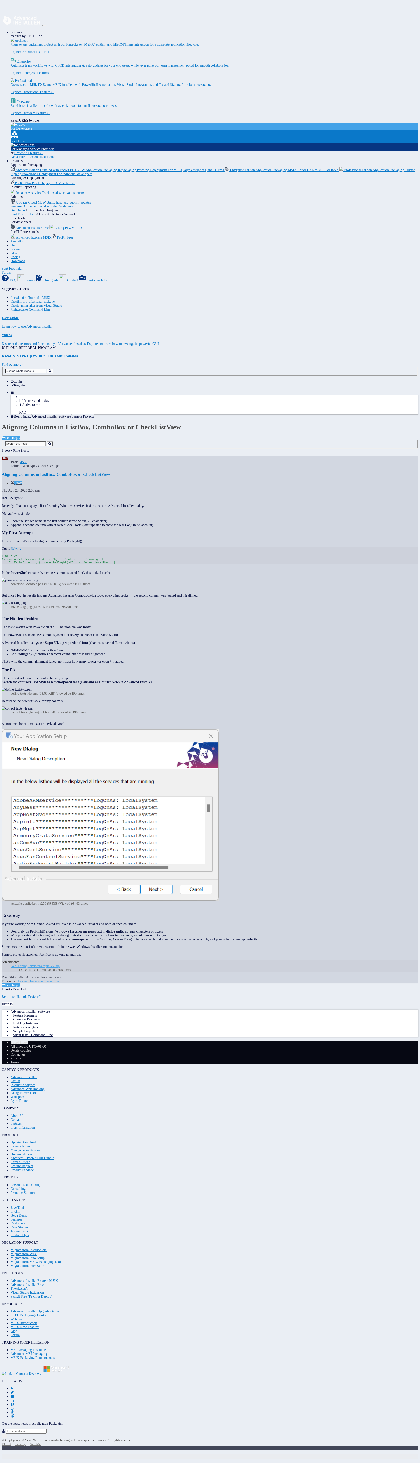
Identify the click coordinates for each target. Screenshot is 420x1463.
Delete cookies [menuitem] (20, 1050)
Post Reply (12, 438)
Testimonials (19, 1231)
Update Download (23, 1142)
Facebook (37, 981)
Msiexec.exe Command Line (30, 309)
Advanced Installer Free (27, 1284)
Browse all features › (28, 153)
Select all (17, 548)
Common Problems (26, 1019)
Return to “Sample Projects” (21, 996)
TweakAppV (19, 1288)
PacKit (15, 1081)
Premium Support (22, 1192)
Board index (19, 1042)
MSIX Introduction (23, 1323)
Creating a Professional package (32, 301)
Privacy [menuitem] (15, 1058)
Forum (15, 249)
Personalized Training (25, 1185)
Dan (5, 458)
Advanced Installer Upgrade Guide (34, 1311)
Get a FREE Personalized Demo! (33, 157)
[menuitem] (16, 381)
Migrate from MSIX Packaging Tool (35, 1262)
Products (16, 161)
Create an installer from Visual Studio (36, 305)
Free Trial (17, 1207)
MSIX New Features (24, 1327)
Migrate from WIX (23, 1254)
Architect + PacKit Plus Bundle (32, 1158)
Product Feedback (22, 1170)
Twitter (22, 981)
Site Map (36, 1444)
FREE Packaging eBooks (28, 1315)
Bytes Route (19, 1101)
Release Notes (20, 1146)
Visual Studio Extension (27, 1292)
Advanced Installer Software (30, 1011)
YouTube (52, 981)
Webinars (16, 1319)
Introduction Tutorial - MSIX (30, 297)
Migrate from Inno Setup (27, 1258)
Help (13, 245)
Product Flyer (19, 1235)
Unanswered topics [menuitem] (35, 400)
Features (16, 32)
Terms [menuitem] (14, 1062)
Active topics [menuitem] (31, 404)
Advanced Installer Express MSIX (34, 1280)
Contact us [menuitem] (17, 1054)
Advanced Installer (23, 1077)
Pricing (15, 257)
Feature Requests (25, 1015)
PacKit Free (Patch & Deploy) (31, 1296)
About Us (17, 1115)
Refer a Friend (20, 1162)
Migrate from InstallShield (28, 1250)
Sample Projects (24, 1031)
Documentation (21, 1154)
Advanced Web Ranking (27, 1089)
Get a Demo (18, 1215)
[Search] (50, 371)
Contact (15, 1119)
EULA (6, 1444)
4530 (23, 462)
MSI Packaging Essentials (28, 1350)
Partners (16, 1123)
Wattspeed (17, 1097)
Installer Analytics (25, 1027)
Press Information (22, 1127)
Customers (17, 1223)
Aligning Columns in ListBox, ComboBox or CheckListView (91, 427)
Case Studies (19, 1227)
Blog (13, 253)
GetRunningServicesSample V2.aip (35, 966)
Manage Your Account (26, 1150)
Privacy (20, 1444)
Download (17, 261)
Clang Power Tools (23, 1093)
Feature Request (21, 1166)
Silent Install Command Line (33, 1035)
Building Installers (25, 1023)
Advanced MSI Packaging (28, 1354)
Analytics (17, 241)
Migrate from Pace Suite (27, 1266)
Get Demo (17, 210)
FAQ (22, 412)
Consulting (18, 1189)
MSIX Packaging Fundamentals (32, 1357)
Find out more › (12, 364)
